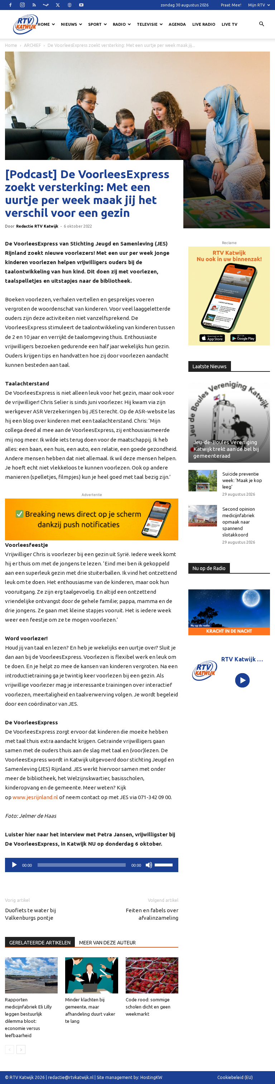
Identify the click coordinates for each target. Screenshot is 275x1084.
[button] (261, 24)
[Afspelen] (14, 865)
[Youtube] (81, 5)
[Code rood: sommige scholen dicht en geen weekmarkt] (152, 975)
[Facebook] (10, 5)
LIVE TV (229, 24)
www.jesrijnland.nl (35, 797)
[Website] (69, 5)
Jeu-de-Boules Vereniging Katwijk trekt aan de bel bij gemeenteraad (226, 449)
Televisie (147, 24)
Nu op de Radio (209, 568)
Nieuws (69, 24)
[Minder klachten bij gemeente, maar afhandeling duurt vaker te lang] (91, 975)
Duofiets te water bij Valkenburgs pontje (30, 914)
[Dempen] (149, 865)
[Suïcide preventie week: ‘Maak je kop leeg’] (202, 480)
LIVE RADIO (203, 24)
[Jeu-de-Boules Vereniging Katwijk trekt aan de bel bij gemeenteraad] (229, 422)
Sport (95, 24)
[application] (91, 865)
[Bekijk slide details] (91, 519)
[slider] (165, 864)
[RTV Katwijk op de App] (229, 296)
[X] (57, 5)
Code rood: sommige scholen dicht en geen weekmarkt (148, 1006)
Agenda (177, 24)
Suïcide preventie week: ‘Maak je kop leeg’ (242, 480)
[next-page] (20, 1049)
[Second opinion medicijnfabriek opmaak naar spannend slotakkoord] (202, 515)
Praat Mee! (231, 5)
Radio (119, 24)
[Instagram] (22, 5)
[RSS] (34, 5)
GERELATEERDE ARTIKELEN (40, 943)
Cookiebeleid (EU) (235, 1077)
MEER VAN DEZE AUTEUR (107, 943)
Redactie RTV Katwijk (37, 226)
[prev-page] (9, 1049)
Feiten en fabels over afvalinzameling (152, 914)
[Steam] (45, 5)
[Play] (242, 680)
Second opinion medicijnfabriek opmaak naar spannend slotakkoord (238, 521)
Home (44, 24)
